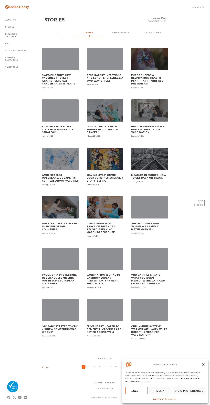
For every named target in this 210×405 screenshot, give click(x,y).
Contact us (12, 67)
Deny (160, 390)
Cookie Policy (158, 399)
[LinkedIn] (26, 397)
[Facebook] (9, 397)
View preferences (189, 390)
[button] (203, 364)
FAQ (7, 43)
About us (10, 20)
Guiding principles (105, 382)
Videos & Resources (11, 58)
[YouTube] (20, 397)
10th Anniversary (15, 50)
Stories (9, 27)
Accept (136, 390)
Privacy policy (170, 399)
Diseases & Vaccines (11, 35)
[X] (14, 397)
